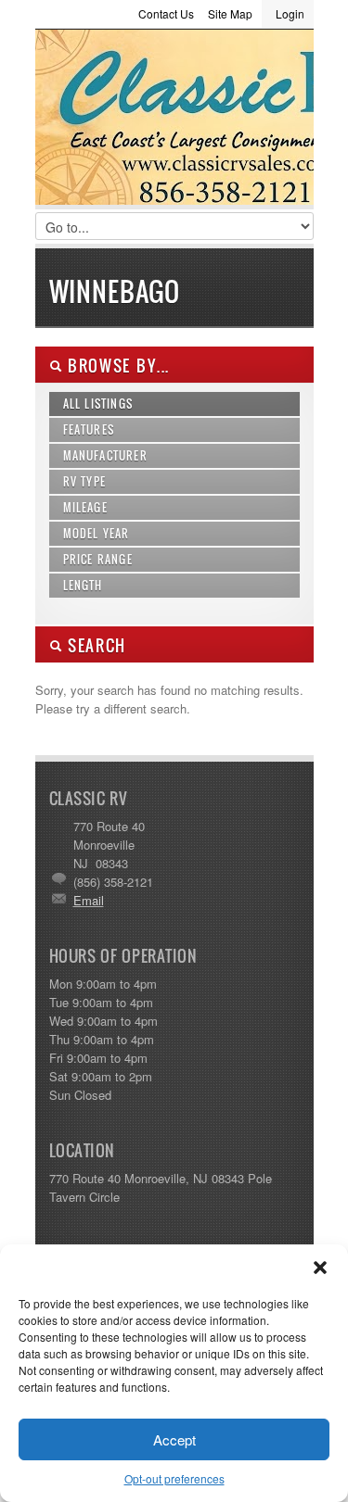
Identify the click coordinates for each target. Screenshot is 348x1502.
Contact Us (166, 13)
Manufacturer (105, 455)
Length (83, 585)
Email (88, 900)
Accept (174, 1439)
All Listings (98, 403)
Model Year (96, 533)
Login (290, 13)
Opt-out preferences (174, 1478)
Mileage (85, 507)
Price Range (98, 559)
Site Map (230, 13)
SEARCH (94, 645)
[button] (320, 1267)
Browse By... (116, 365)
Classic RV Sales (174, 121)
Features (89, 429)
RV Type (85, 481)
